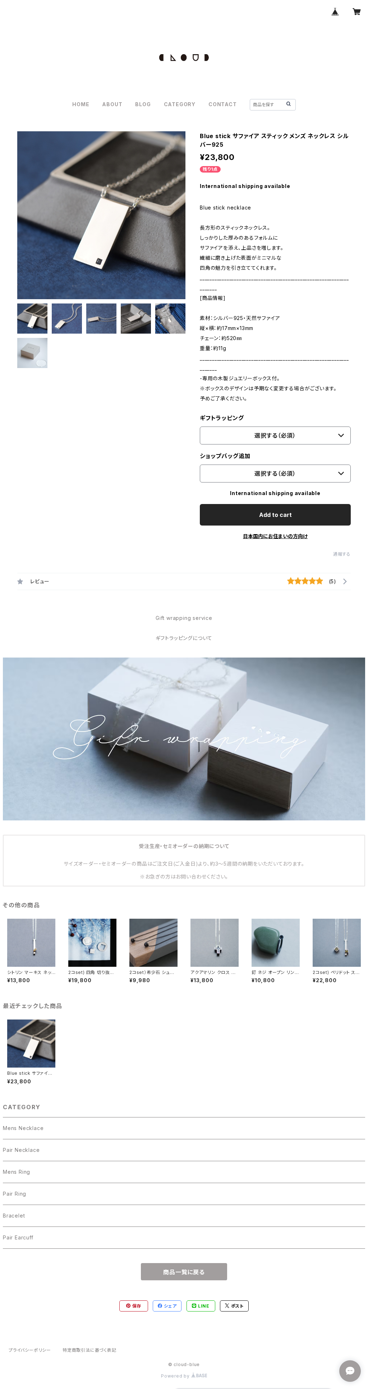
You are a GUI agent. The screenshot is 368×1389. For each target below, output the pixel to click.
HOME (80, 104)
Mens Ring (16, 1172)
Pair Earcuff (18, 1237)
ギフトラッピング (222, 418)
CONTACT (222, 104)
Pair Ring (14, 1194)
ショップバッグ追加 (225, 456)
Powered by (176, 1376)
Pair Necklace (21, 1150)
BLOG (143, 104)
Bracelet (14, 1216)
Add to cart (275, 514)
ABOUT (112, 104)
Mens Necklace (23, 1128)
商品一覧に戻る (184, 1272)
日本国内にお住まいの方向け (275, 536)
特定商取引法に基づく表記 (89, 1350)
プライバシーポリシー (30, 1350)
